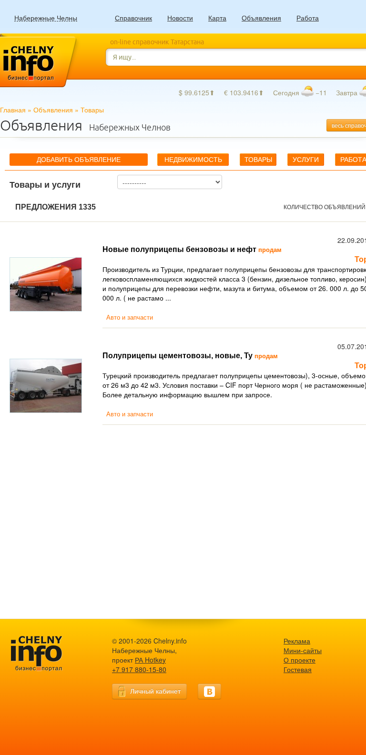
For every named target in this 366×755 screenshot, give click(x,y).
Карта (217, 17)
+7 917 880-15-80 (139, 669)
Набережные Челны (45, 17)
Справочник (133, 17)
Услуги (306, 159)
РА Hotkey (150, 659)
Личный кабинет (155, 690)
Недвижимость (193, 159)
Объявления (261, 17)
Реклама (297, 640)
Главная (13, 109)
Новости (180, 17)
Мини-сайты (303, 650)
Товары (258, 159)
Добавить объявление (79, 159)
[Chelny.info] (45, 654)
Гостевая (298, 669)
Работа (307, 17)
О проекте (299, 659)
